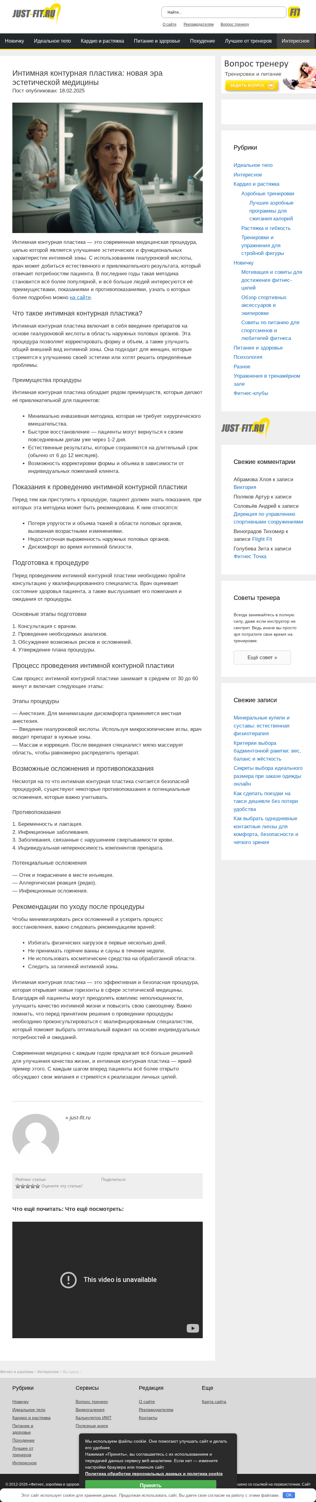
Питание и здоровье (157, 41)
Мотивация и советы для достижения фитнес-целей (271, 280)
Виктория (245, 487)
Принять (150, 1485)
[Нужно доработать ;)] (17, 1186)
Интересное (296, 41)
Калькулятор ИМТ (94, 1417)
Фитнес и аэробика (16, 1372)
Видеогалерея (90, 1409)
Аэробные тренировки (267, 194)
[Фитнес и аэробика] (36, 13)
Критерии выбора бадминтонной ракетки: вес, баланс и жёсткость (267, 751)
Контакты (148, 1417)
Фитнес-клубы (251, 393)
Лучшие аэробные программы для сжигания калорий (271, 211)
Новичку (14, 41)
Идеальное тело (52, 41)
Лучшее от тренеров (248, 41)
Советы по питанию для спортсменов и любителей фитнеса (270, 330)
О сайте (170, 24)
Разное (242, 367)
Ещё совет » (262, 657)
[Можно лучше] (22, 1186)
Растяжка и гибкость (266, 228)
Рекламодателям (199, 24)
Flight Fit (262, 539)
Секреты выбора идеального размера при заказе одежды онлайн (268, 776)
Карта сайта (214, 1401)
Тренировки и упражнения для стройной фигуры (262, 245)
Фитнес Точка (250, 556)
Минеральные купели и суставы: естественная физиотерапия (262, 725)
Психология (248, 357)
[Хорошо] (32, 1186)
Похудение (202, 41)
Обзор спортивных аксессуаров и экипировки (264, 305)
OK (289, 1495)
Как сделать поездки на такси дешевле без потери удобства (266, 801)
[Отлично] (37, 1186)
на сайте (80, 297)
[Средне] (27, 1186)
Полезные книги (92, 1425)
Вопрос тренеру (235, 24)
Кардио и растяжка (102, 41)
